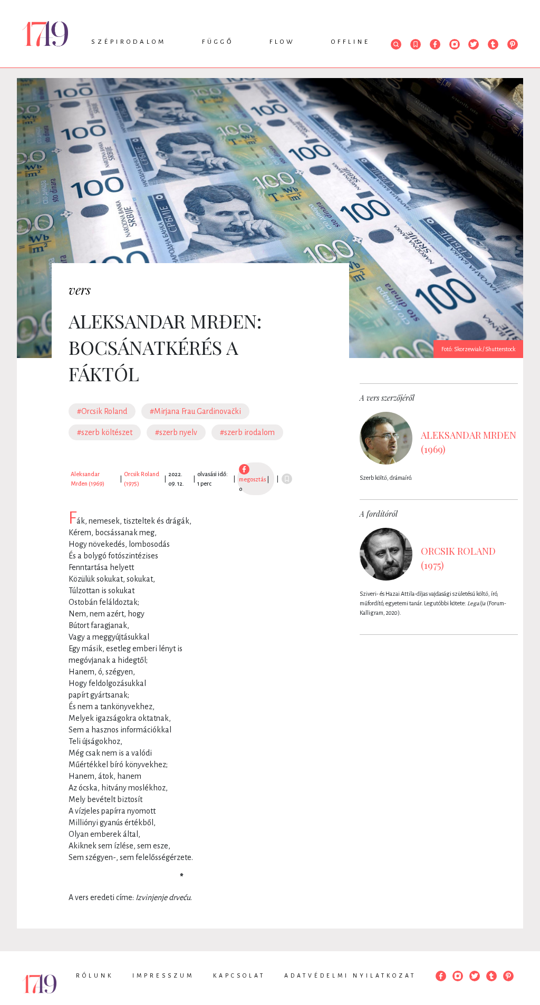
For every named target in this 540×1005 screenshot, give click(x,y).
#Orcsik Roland (102, 411)
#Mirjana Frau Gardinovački (195, 411)
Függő (218, 41)
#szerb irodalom (247, 432)
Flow (282, 41)
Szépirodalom (128, 41)
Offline (350, 41)
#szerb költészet (104, 432)
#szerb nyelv (176, 432)
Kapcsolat (239, 975)
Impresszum (163, 975)
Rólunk (94, 975)
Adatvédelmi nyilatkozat (350, 975)
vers (80, 289)
